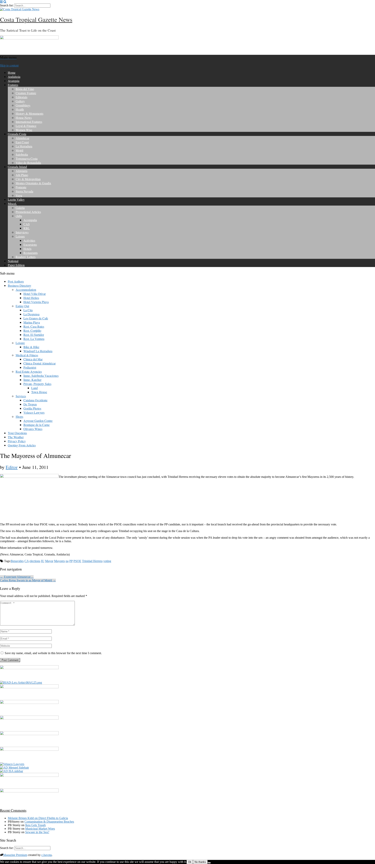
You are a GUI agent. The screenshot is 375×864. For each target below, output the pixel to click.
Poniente (21, 187)
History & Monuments (29, 113)
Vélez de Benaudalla (28, 163)
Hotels (27, 249)
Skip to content (9, 65)
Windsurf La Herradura (37, 351)
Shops (19, 416)
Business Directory (19, 285)
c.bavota (46, 855)
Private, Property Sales (37, 384)
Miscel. (12, 203)
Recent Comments (13, 810)
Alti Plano (22, 175)
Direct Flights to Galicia (53, 818)
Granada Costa (17, 134)
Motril (19, 150)
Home (11, 72)
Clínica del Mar (33, 359)
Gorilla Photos (32, 408)
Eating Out (22, 306)
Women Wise (24, 130)
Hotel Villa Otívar (34, 294)
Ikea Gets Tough (35, 825)
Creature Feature (26, 93)
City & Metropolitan (28, 179)
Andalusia (14, 77)
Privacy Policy (17, 441)
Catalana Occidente (35, 400)
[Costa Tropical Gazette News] (19, 9)
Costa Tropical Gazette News (36, 19)
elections (34, 561)
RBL (26, 228)
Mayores (59, 561)
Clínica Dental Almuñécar (39, 363)
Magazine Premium (15, 855)
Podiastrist (29, 367)
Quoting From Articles (22, 445)
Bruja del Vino (25, 89)
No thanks (200, 861)
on (23, 818)
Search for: (6, 5)
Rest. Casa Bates (33, 326)
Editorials (21, 97)
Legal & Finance (26, 126)
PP (71, 561)
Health (20, 109)
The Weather (16, 437)
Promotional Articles (28, 212)
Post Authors (16, 281)
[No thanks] (209, 862)
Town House (39, 392)
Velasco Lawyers (34, 412)
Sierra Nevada (24, 191)
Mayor (49, 561)
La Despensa (31, 314)
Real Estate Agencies (29, 371)
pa (67, 561)
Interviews (22, 232)
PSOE (77, 561)
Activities (29, 240)
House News (24, 117)
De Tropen (30, 404)
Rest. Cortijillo (32, 330)
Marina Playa (31, 322)
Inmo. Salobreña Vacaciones (41, 375)
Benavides (17, 561)
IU (42, 561)
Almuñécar (22, 138)
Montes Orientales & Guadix (33, 183)
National (13, 261)
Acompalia (30, 220)
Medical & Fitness (27, 355)
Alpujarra (21, 171)
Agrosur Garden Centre (38, 421)
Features (13, 85)
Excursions (30, 244)
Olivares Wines (32, 429)
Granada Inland (17, 167)
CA (26, 561)
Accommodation (26, 289)
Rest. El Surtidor (33, 335)
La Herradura (24, 146)
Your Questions (17, 433)
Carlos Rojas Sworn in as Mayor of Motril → (28, 580)
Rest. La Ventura (33, 339)
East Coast (22, 142)
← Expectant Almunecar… (17, 576)
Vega (19, 195)
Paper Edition (16, 265)
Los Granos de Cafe (35, 318)
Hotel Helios (31, 298)
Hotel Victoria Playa (36, 302)
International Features (29, 122)
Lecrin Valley (16, 199)
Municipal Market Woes (40, 828)
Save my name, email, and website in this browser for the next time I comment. (53, 653)
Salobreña (22, 154)
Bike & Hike (31, 347)
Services (21, 396)
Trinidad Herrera (92, 561)
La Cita (28, 310)
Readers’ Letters (26, 257)
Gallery (20, 101)
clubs (19, 216)
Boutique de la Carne (36, 425)
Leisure (20, 236)
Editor (12, 467)
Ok (189, 861)
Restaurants (30, 253)
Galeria (20, 208)
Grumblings (23, 105)
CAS (26, 224)
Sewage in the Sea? (37, 832)
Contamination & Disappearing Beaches (49, 821)
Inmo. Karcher (32, 380)
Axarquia (13, 81)
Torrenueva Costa (27, 158)
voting (107, 561)
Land (34, 388)
